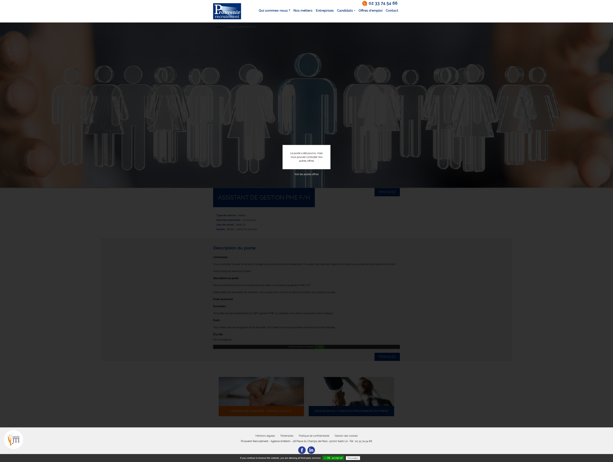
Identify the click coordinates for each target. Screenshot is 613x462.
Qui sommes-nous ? (274, 10)
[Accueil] (227, 11)
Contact (392, 10)
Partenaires (286, 435)
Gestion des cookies (346, 435)
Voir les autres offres (306, 174)
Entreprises (325, 10)
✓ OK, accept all (333, 458)
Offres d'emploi (370, 10)
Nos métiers (303, 10)
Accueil (219, 27)
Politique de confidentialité (314, 435)
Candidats (345, 10)
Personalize (353, 458)
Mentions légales (265, 435)
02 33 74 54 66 (383, 3)
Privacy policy (368, 458)
